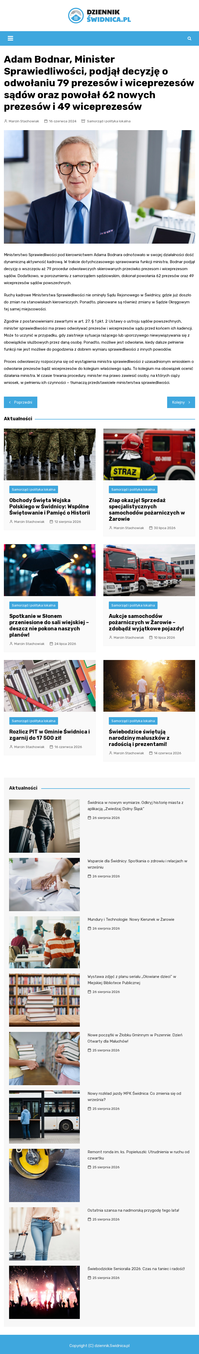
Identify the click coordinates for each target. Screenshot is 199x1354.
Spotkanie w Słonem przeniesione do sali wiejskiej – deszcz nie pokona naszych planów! (49, 625)
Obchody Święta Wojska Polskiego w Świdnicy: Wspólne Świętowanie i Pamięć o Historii (49, 506)
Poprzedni (23, 402)
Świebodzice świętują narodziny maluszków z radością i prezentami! (139, 738)
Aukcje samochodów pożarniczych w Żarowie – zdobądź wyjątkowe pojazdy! (146, 622)
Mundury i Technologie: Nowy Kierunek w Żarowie (131, 919)
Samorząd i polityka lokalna (109, 121)
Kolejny (178, 402)
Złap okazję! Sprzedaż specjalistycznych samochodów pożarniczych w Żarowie (147, 509)
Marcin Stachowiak (24, 121)
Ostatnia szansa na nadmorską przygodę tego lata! (133, 1210)
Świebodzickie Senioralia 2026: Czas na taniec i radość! (136, 1268)
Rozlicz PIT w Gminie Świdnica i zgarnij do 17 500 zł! (49, 735)
